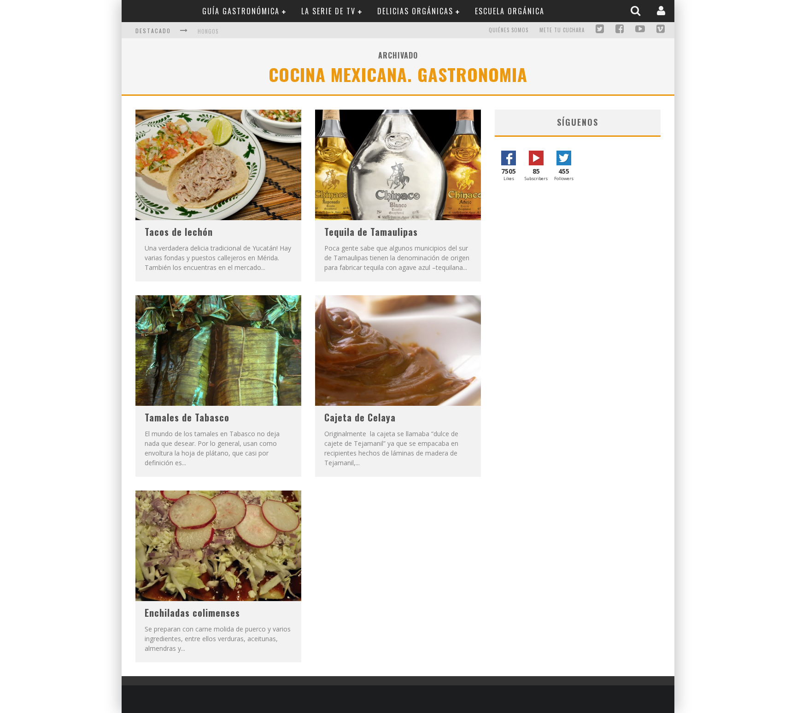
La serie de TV (328, 11)
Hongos (208, 31)
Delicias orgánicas (415, 11)
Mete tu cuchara (562, 30)
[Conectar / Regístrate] (662, 10)
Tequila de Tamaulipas (371, 232)
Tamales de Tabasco (187, 417)
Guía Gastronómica (241, 11)
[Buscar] (637, 10)
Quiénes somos (508, 30)
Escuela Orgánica (509, 11)
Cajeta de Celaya (360, 417)
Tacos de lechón (179, 232)
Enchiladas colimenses (192, 612)
